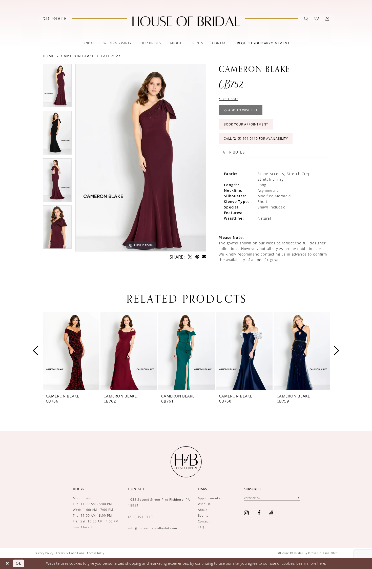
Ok (18, 563)
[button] (327, 18)
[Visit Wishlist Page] (316, 18)
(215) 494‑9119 (140, 517)
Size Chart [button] (228, 98)
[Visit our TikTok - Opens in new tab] (271, 512)
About (202, 510)
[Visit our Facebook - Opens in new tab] (259, 512)
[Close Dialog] (7, 563)
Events (203, 515)
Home (49, 55)
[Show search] (306, 18)
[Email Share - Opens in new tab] (204, 257)
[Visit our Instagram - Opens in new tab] (246, 513)
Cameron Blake (77, 55)
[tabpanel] (57, 87)
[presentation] (71, 351)
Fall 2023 (110, 55)
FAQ (201, 527)
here (321, 563)
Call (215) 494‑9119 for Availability (256, 138)
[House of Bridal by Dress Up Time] (186, 21)
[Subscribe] (298, 497)
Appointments (209, 498)
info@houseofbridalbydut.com (152, 528)
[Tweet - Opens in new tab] (190, 257)
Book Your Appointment (246, 124)
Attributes (234, 152)
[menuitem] (54, 18)
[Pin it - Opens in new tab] (197, 257)
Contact (204, 521)
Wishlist (204, 504)
